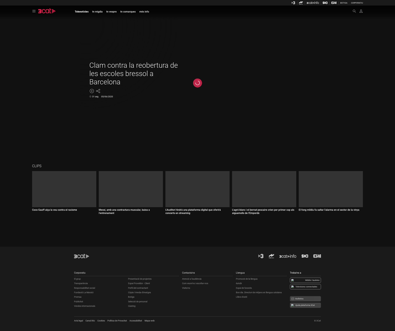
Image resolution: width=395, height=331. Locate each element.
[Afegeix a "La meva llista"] (91, 91)
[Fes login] (361, 11)
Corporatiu (357, 3)
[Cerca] (355, 11)
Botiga (343, 3)
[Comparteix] (98, 91)
